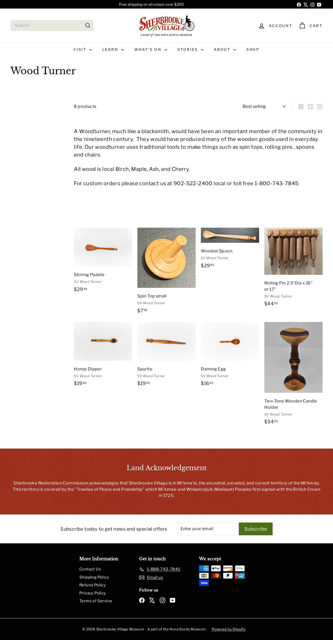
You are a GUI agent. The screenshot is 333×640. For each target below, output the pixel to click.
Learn (111, 49)
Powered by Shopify (229, 629)
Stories (188, 49)
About (223, 49)
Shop (253, 49)
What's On (148, 49)
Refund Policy (92, 585)
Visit (80, 49)
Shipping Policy (94, 577)
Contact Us (90, 569)
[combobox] (52, 25)
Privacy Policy (92, 593)
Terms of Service (95, 601)
